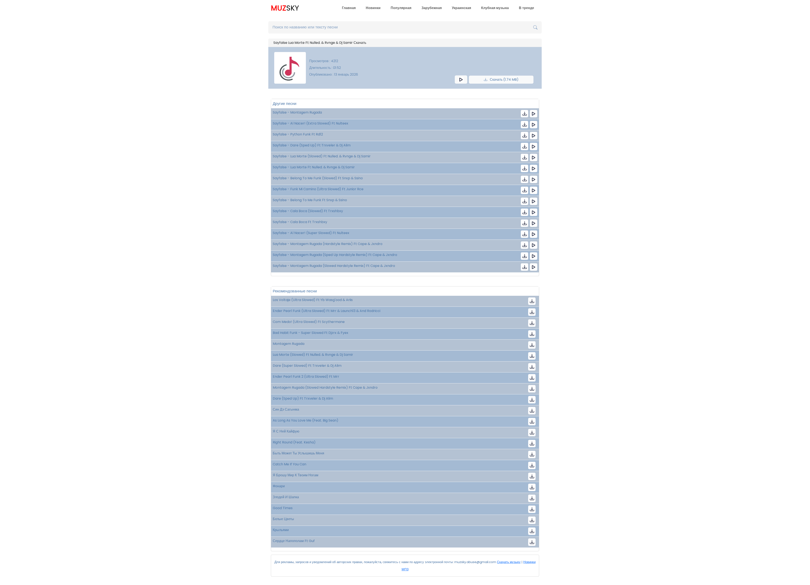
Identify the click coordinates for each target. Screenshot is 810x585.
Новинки (373, 7)
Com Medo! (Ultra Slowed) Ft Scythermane (309, 321)
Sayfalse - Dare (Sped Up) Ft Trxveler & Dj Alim (312, 145)
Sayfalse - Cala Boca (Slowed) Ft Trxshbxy (308, 211)
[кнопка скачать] (524, 113)
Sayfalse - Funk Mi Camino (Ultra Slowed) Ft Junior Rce (318, 189)
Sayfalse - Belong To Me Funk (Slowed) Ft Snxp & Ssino (318, 178)
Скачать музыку (509, 562)
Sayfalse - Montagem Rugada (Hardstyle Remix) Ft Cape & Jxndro (327, 243)
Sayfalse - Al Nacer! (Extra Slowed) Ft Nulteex (310, 123)
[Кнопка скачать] (532, 410)
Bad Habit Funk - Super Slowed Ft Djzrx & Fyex (310, 332)
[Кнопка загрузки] (532, 301)
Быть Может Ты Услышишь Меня (298, 453)
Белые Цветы (283, 519)
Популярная (401, 7)
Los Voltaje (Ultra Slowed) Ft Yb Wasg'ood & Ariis (313, 299)
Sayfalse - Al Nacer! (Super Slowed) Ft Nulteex (311, 232)
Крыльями (281, 529)
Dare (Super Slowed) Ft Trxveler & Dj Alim (307, 365)
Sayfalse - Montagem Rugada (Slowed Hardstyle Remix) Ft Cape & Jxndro (334, 265)
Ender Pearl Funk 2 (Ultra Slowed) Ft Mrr (306, 376)
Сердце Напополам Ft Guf (294, 540)
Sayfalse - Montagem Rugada (297, 112)
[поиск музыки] (535, 27)
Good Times (283, 508)
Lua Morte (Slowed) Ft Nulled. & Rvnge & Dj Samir (313, 354)
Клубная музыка (495, 7)
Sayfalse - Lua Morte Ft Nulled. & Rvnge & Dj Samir (314, 167)
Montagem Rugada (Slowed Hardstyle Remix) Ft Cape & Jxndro (325, 387)
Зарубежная (431, 7)
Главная (349, 7)
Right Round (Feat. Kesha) (294, 442)
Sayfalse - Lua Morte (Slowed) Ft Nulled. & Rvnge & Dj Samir (322, 156)
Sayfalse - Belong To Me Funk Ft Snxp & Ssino (310, 200)
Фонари (279, 486)
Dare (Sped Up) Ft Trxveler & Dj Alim (303, 398)
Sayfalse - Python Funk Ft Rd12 (298, 134)
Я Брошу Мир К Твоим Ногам (295, 475)
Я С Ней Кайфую (286, 431)
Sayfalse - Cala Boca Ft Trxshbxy (300, 222)
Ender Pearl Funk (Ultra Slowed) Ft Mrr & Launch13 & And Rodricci (326, 310)
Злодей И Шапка (286, 497)
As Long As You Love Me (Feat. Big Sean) (305, 420)
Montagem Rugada (288, 343)
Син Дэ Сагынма (286, 409)
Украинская (461, 7)
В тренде (526, 7)
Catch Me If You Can (289, 464)
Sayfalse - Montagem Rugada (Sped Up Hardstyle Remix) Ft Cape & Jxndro (335, 254)
